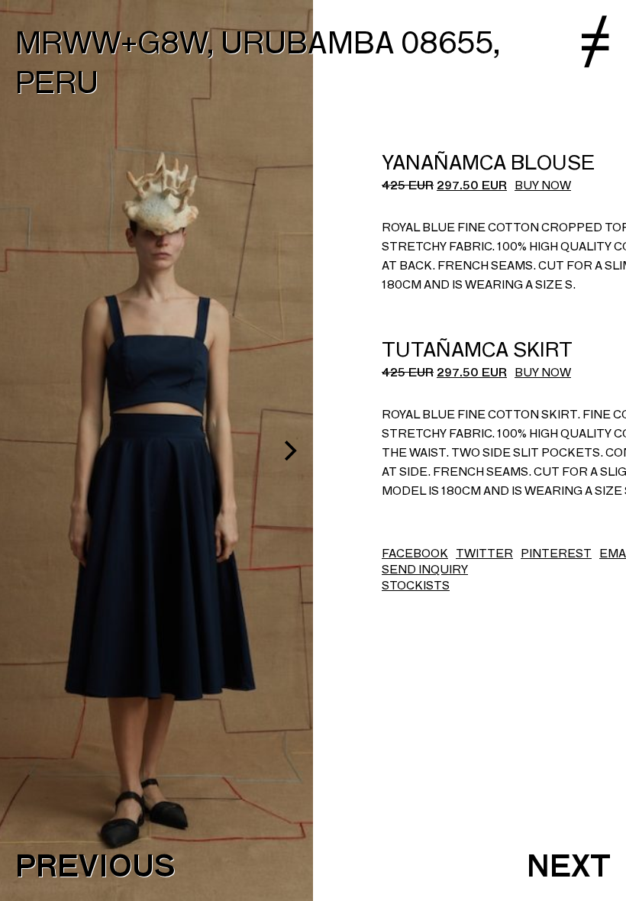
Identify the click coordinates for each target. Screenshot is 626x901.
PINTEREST (556, 553)
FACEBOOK (415, 553)
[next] (288, 450)
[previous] (24, 450)
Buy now (543, 185)
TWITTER (484, 553)
